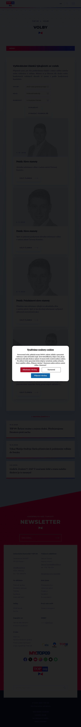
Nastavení (51, 370)
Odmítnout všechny (30, 370)
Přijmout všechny (40, 375)
